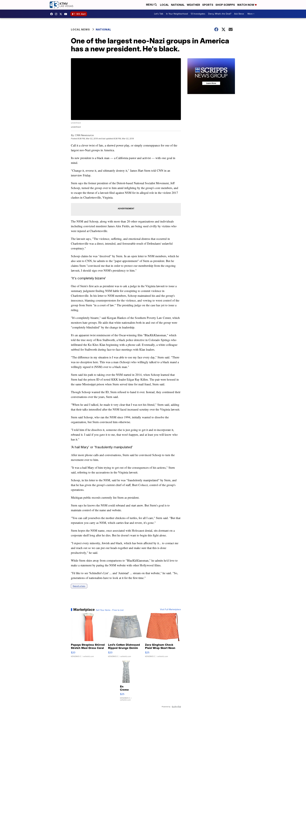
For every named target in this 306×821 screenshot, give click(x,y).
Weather (193, 4)
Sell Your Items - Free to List (110, 610)
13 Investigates (198, 13)
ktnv (57, 14)
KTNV (61, 14)
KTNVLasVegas (52, 14)
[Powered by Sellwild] (176, 707)
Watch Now (246, 4)
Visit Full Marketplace (170, 609)
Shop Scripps (225, 4)
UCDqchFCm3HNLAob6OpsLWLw (66, 14)
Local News (80, 29)
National (178, 4)
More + (251, 13)
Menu (150, 4)
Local (164, 4)
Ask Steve (239, 13)
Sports (207, 4)
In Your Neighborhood (177, 13)
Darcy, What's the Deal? (219, 13)
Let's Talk (158, 13)
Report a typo (79, 586)
